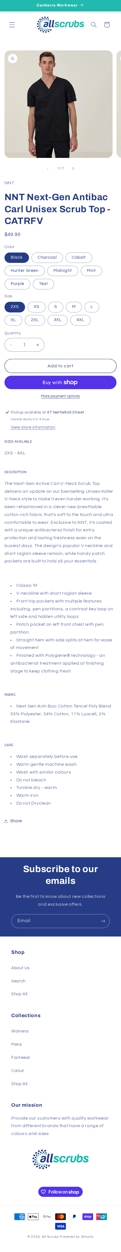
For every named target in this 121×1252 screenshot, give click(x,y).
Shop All (19, 994)
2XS (15, 307)
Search (18, 981)
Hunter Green (25, 270)
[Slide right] (73, 168)
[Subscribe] (103, 921)
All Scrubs (50, 1236)
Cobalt (79, 257)
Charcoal (47, 257)
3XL (58, 320)
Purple (17, 284)
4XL (80, 320)
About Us (20, 968)
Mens (16, 1044)
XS (36, 307)
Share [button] (16, 821)
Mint (91, 270)
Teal (43, 284)
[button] (11, 24)
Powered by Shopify (77, 1236)
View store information (33, 427)
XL (13, 320)
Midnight (62, 270)
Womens (20, 1031)
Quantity (13, 333)
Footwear (20, 1057)
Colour (17, 1071)
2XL (35, 320)
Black (17, 257)
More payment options (60, 396)
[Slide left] (48, 168)
